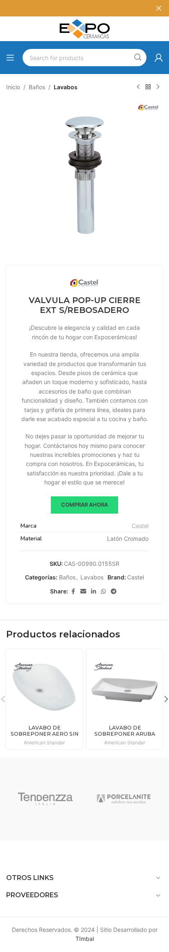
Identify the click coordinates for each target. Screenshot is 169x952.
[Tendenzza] (45, 799)
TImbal (84, 938)
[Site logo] (84, 28)
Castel (140, 525)
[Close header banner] (158, 8)
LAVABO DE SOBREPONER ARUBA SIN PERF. (124, 734)
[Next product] (158, 87)
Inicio (13, 86)
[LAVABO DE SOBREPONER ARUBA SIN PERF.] (125, 687)
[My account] (159, 57)
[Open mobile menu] (10, 57)
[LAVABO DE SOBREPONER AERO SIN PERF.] (44, 687)
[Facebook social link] (73, 591)
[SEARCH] (137, 57)
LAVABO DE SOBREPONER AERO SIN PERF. (44, 734)
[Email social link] (83, 591)
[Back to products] (148, 87)
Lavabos (66, 86)
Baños (37, 86)
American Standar (44, 742)
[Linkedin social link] (93, 591)
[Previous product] (138, 87)
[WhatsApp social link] (103, 591)
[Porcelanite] (123, 799)
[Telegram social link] (113, 591)
